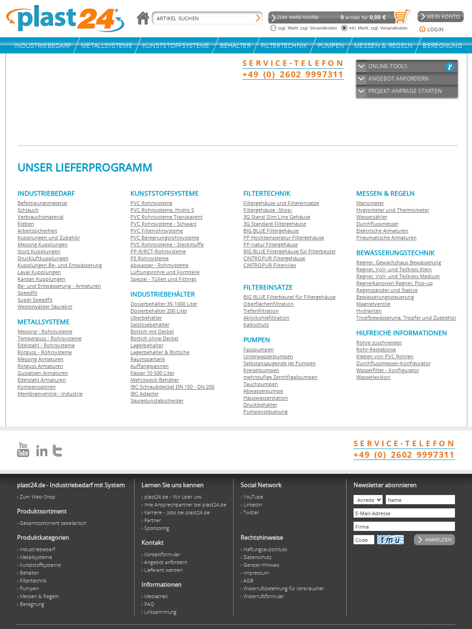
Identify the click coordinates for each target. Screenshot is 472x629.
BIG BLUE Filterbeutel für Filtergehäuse (289, 296)
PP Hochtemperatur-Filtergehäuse (283, 237)
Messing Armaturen (41, 358)
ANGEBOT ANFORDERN (398, 78)
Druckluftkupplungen (43, 258)
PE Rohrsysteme (149, 258)
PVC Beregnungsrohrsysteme (164, 237)
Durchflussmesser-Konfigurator (393, 363)
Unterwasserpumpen (268, 356)
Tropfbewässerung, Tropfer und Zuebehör (406, 317)
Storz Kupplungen (39, 251)
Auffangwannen (149, 365)
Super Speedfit (35, 299)
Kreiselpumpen (261, 370)
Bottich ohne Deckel (154, 338)
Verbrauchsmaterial (41, 216)
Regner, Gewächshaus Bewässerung (398, 262)
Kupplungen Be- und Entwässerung (60, 265)
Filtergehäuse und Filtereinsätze (281, 202)
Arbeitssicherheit (37, 230)
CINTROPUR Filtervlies (269, 265)
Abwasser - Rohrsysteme (159, 265)
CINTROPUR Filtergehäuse (274, 258)
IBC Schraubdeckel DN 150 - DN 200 (172, 386)
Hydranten (369, 310)
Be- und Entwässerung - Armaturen (59, 285)
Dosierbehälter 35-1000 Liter (163, 303)
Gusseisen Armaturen (43, 372)
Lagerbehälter (146, 345)
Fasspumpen (258, 349)
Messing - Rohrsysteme (45, 331)
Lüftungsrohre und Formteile (165, 271)
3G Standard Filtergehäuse (274, 223)
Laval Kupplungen (39, 271)
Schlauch (28, 209)
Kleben (26, 223)
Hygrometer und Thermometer (392, 209)
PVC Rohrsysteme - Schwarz (163, 223)
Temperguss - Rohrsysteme (50, 338)
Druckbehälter (260, 404)
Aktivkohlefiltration (266, 317)
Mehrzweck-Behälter (154, 379)
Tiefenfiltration (261, 310)
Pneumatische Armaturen (386, 237)
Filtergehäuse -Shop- (268, 209)
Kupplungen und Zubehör (49, 237)
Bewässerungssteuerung (385, 296)
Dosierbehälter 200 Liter (158, 310)
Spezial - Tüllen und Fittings (163, 278)
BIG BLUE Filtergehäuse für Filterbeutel (289, 251)
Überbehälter (146, 317)
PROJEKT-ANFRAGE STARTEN (405, 91)
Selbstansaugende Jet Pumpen (279, 363)
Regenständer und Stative (387, 289)
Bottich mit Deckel (152, 331)
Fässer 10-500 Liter (152, 372)
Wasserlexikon (373, 376)
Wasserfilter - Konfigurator (387, 370)
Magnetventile (373, 303)
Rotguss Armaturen (40, 365)
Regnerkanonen (375, 283)
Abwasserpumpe (263, 390)
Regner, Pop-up (413, 283)
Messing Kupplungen (43, 244)
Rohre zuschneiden (379, 342)
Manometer (370, 202)
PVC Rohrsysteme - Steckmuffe (167, 244)
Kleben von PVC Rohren (384, 356)
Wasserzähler (371, 216)
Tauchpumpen (260, 383)
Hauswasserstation (265, 397)
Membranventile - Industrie (50, 393)
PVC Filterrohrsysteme (156, 230)
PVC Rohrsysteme (151, 202)
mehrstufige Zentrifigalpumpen (280, 376)
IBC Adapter (144, 393)
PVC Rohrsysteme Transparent (166, 216)
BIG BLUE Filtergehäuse (271, 230)
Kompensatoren (37, 386)
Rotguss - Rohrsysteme (45, 352)
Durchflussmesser (377, 223)
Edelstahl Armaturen (42, 379)
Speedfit (27, 292)
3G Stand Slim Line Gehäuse (276, 216)
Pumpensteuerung (265, 411)
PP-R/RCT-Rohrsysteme (158, 251)
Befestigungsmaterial (42, 202)
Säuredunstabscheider (156, 400)
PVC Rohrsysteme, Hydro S (162, 209)
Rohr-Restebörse (376, 349)
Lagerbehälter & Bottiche (159, 352)
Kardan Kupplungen (41, 278)
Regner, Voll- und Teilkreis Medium (398, 276)
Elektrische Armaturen (382, 230)
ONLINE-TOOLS (387, 66)
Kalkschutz (256, 324)
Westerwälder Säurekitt (45, 306)
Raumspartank (147, 358)
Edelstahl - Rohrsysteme (46, 345)
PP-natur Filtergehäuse (270, 244)
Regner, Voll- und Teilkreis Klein (394, 269)
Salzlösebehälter (149, 324)
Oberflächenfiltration (268, 303)
